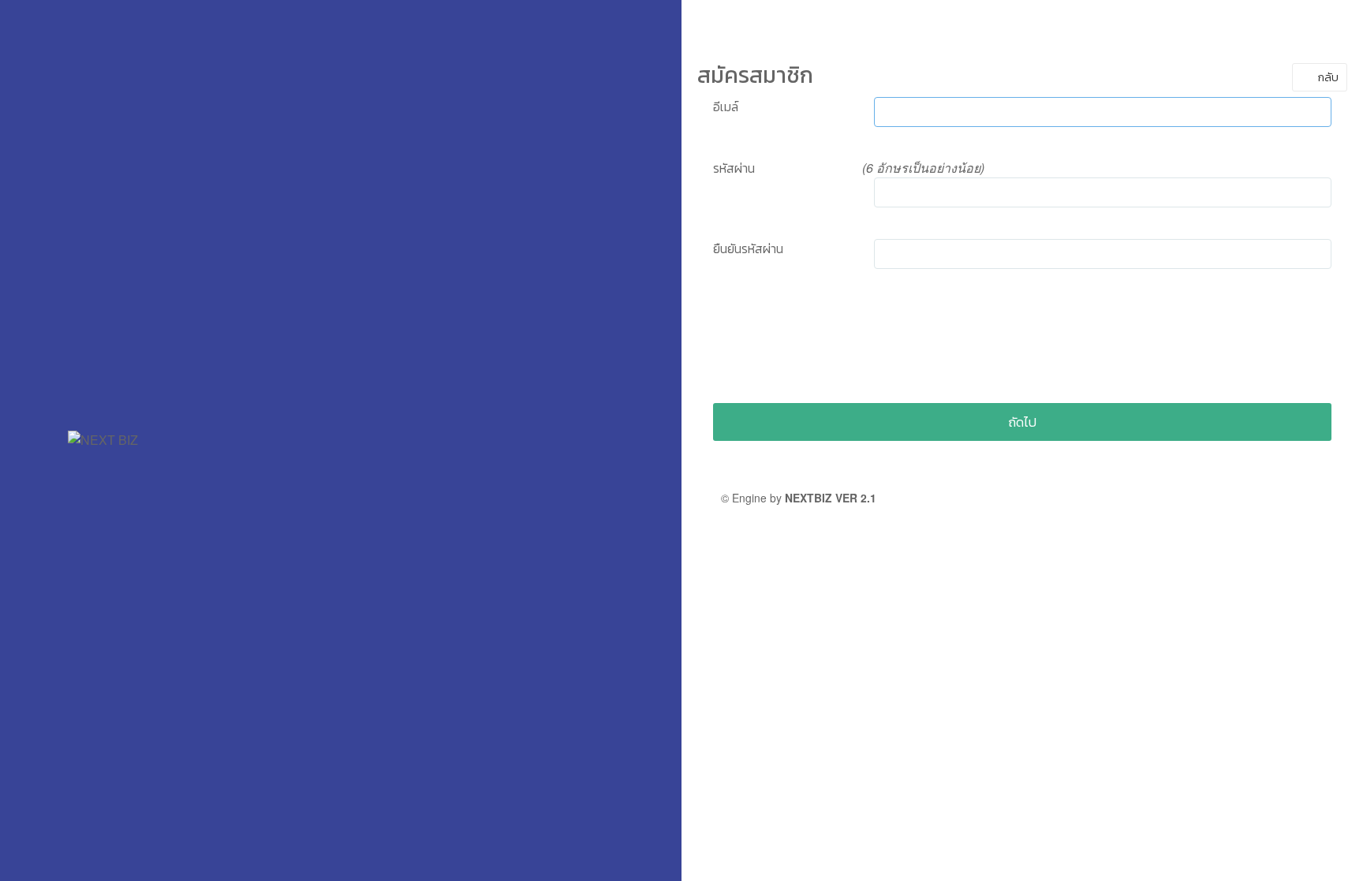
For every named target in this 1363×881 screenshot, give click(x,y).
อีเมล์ (725, 106)
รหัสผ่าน (734, 168)
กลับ (1327, 77)
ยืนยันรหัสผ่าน (748, 248)
